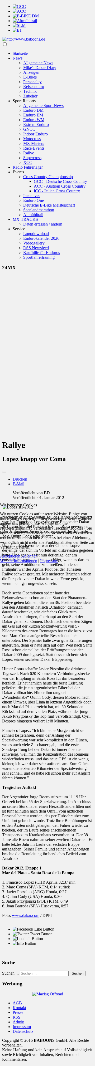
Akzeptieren (10, 556)
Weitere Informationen (18, 561)
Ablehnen (29, 556)
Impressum (49, 561)
